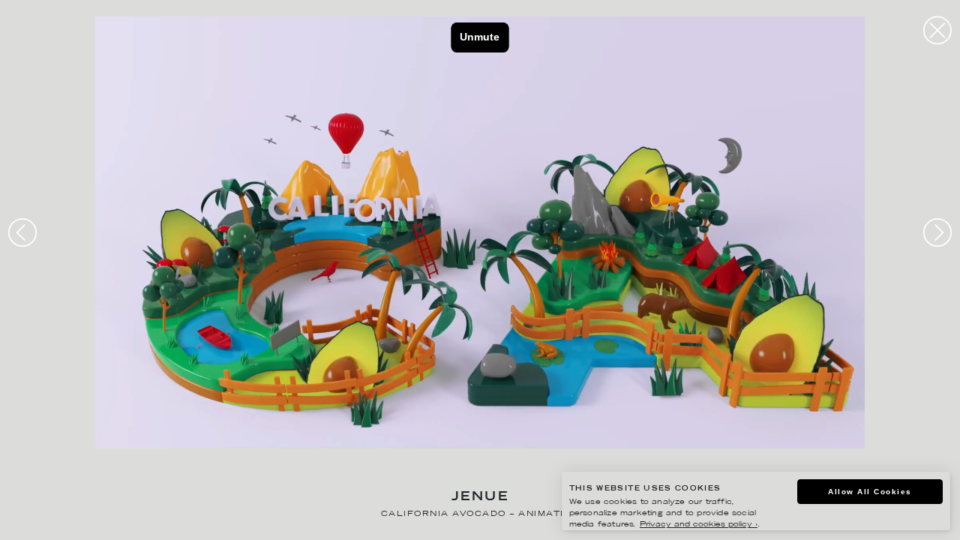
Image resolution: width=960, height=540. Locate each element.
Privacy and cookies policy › (699, 524)
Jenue (480, 497)
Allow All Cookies (870, 492)
